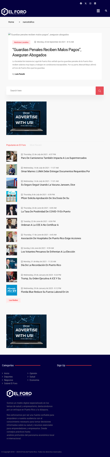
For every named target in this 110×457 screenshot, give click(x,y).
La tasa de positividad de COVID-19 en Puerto (45, 211)
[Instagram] (90, 3)
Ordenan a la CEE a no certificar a (40, 224)
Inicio (6, 373)
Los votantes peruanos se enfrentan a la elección (48, 251)
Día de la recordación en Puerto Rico (41, 265)
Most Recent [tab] (36, 145)
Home (11, 22)
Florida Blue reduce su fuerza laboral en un (45, 291)
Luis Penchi (20, 74)
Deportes (8, 376)
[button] (98, 10)
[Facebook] (81, 3)
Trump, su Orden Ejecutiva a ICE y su (41, 278)
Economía (34, 380)
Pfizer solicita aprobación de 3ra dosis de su (45, 198)
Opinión (33, 373)
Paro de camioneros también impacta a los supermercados (54, 158)
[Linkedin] (95, 3)
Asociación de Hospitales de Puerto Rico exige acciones (51, 238)
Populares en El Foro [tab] (16, 145)
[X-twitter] (86, 3)
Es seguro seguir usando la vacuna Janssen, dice (48, 184)
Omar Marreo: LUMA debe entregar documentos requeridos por (55, 171)
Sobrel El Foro (10, 383)
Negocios (8, 380)
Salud (32, 376)
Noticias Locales (21, 42)
